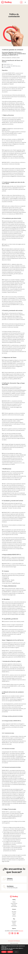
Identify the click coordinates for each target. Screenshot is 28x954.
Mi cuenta (14, 911)
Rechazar (10, 951)
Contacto (14, 916)
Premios (14, 922)
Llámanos (10, 878)
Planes (14, 901)
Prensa (14, 924)
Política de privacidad (14, 943)
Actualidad (14, 921)
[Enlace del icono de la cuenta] (21, 2)
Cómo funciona (14, 903)
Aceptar (4, 951)
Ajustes (16, 951)
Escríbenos (10, 886)
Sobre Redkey (14, 906)
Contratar (14, 913)
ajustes (11, 949)
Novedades (14, 925)
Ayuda (14, 914)
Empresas (14, 904)
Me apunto (21, 930)
